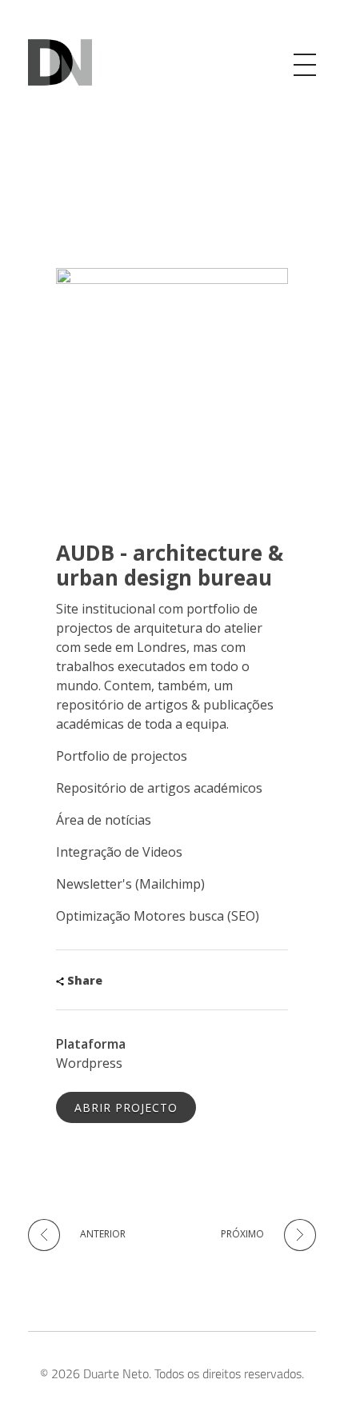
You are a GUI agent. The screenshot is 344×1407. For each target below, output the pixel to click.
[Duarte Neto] (60, 62)
